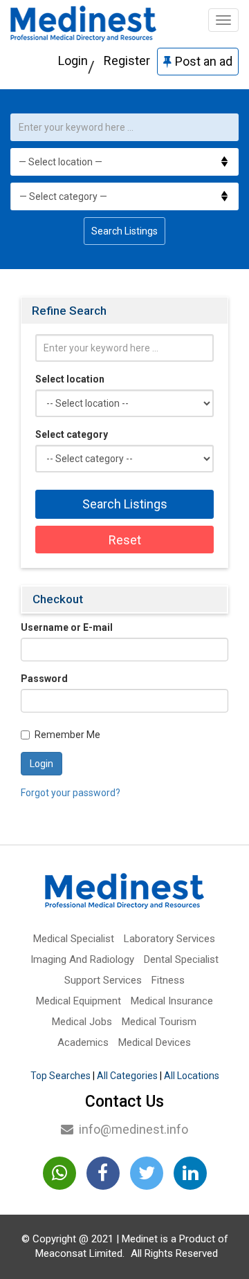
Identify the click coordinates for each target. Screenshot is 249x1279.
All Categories (127, 1075)
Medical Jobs (82, 1021)
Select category (71, 434)
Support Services (103, 980)
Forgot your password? (70, 792)
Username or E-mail (67, 627)
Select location (69, 379)
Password (44, 678)
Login (73, 60)
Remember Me (67, 734)
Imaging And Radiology (82, 959)
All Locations (191, 1075)
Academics (83, 1042)
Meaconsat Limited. (79, 1253)
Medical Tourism (159, 1021)
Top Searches (60, 1075)
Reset (125, 540)
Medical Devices (154, 1042)
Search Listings (124, 231)
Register (127, 60)
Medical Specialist (73, 938)
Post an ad (203, 61)
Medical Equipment (78, 1001)
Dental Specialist (181, 959)
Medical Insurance (172, 1001)
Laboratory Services (169, 938)
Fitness (168, 980)
